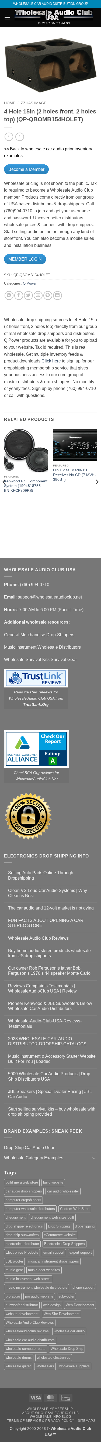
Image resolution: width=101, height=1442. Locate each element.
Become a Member (26, 169)
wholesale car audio (69, 1331)
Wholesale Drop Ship (67, 1349)
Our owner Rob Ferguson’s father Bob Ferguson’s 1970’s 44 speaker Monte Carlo (49, 971)
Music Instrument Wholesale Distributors (42, 647)
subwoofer (66, 1296)
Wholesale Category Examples (33, 1158)
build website (53, 1182)
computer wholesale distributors (30, 1209)
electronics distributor (22, 1244)
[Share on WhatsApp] (9, 295)
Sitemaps (86, 1421)
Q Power (29, 283)
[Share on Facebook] (18, 295)
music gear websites (44, 1270)
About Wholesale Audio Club (50, 1413)
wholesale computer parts (26, 1349)
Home (9, 103)
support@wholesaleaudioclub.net (50, 597)
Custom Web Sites (74, 1209)
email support (53, 1252)
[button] (7, 17)
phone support (83, 1287)
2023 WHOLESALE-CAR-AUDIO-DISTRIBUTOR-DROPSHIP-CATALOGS (47, 1041)
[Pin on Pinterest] (47, 295)
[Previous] (4, 493)
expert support (80, 1252)
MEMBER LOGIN (25, 259)
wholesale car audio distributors (30, 1340)
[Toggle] (93, 1158)
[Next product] (9, 137)
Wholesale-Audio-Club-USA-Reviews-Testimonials (45, 1023)
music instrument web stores (28, 1279)
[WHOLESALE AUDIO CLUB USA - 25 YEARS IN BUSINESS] (54, 14)
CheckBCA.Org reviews (34, 772)
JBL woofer (14, 1261)
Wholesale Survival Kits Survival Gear (40, 659)
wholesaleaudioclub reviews (27, 1331)
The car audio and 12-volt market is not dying (51, 908)
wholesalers (45, 1366)
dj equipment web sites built (52, 1217)
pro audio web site (39, 1296)
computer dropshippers (23, 1200)
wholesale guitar (18, 1366)
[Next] (96, 493)
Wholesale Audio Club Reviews (38, 938)
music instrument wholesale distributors (36, 1287)
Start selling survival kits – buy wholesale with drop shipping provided (51, 1111)
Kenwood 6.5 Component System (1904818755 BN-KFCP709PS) (25, 486)
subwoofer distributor (22, 1305)
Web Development (80, 1305)
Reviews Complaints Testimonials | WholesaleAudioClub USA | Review (42, 988)
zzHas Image (33, 103)
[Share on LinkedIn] (57, 295)
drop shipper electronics (24, 1226)
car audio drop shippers (24, 1191)
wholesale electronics (53, 1357)
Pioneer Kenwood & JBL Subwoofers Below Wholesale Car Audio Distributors (50, 1006)
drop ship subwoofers (22, 1235)
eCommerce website (60, 1235)
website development (22, 1314)
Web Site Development (61, 1314)
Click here (51, 361)
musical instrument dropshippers (53, 1261)
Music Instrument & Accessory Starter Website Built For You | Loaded (52, 1059)
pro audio (13, 1296)
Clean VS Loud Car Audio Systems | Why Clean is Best (47, 893)
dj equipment (16, 1217)
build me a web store (22, 1182)
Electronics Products (22, 1252)
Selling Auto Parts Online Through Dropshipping (40, 875)
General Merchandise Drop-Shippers (39, 634)
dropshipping (85, 1226)
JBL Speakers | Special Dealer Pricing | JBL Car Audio (50, 1094)
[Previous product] (19, 137)
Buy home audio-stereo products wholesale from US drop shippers (49, 953)
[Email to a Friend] (38, 295)
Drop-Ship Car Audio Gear (29, 1147)
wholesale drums (19, 1357)
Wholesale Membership (50, 1409)
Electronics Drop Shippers (64, 1244)
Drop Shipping (59, 1226)
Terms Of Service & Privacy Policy (40, 1421)
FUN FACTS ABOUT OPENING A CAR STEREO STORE (45, 923)
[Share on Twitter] (28, 295)
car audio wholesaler (63, 1191)
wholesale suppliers (74, 1366)
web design (52, 1305)
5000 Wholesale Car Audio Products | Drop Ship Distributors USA (49, 1076)
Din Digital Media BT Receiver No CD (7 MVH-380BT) (74, 475)
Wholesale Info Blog (50, 1417)
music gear (14, 1270)
